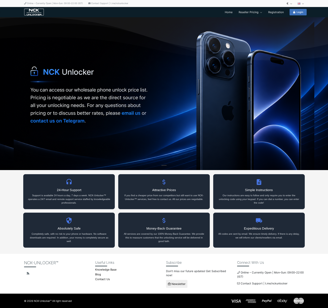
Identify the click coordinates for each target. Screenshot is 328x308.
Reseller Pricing (249, 12)
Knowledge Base (106, 269)
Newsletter (178, 284)
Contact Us (102, 279)
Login (300, 12)
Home (229, 12)
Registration (276, 12)
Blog (98, 274)
